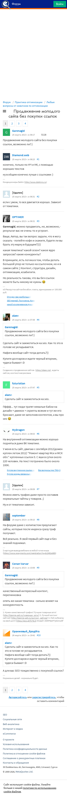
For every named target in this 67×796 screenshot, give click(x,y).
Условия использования (16, 744)
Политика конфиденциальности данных (25, 748)
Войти (59, 4)
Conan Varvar (20, 563)
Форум (7, 102)
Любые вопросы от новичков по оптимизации (28, 103)
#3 (38, 221)
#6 (38, 433)
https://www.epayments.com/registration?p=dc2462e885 (30, 553)
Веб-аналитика (11, 724)
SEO (5, 714)
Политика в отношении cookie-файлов (24, 753)
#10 (39, 635)
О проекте (8, 739)
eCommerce (9, 733)
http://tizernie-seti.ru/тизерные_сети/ (21, 615)
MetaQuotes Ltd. (24, 771)
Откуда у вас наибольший (19, 296)
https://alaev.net (43, 370)
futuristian (18, 383)
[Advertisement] (33, 18)
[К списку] (10, 112)
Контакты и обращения (16, 762)
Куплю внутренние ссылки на (21, 470)
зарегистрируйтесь (44, 697)
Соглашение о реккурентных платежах (24, 758)
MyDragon (18, 430)
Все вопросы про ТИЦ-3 (49, 470)
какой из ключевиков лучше (20, 304)
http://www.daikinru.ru (35, 182)
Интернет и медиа (13, 728)
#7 (38, 489)
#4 (38, 319)
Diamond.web (20, 155)
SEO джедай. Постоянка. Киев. (21, 300)
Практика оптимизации (28, 102)
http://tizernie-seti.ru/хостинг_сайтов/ (29, 618)
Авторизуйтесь (18, 697)
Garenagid (18, 130)
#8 (38, 519)
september (18, 515)
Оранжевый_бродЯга (25, 631)
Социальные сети (12, 719)
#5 (38, 387)
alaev (15, 315)
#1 (38, 159)
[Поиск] (49, 5)
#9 (38, 567)
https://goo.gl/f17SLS (26, 620)
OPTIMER (18, 217)
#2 (38, 196)
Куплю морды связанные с (19, 474)
